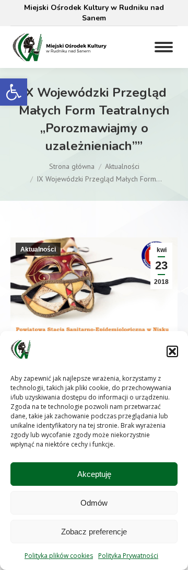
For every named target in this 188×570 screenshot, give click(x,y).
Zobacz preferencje (94, 531)
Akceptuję (94, 474)
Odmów (94, 502)
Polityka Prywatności (128, 555)
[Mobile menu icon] (164, 47)
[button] (13, 92)
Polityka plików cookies (59, 555)
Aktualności (38, 249)
